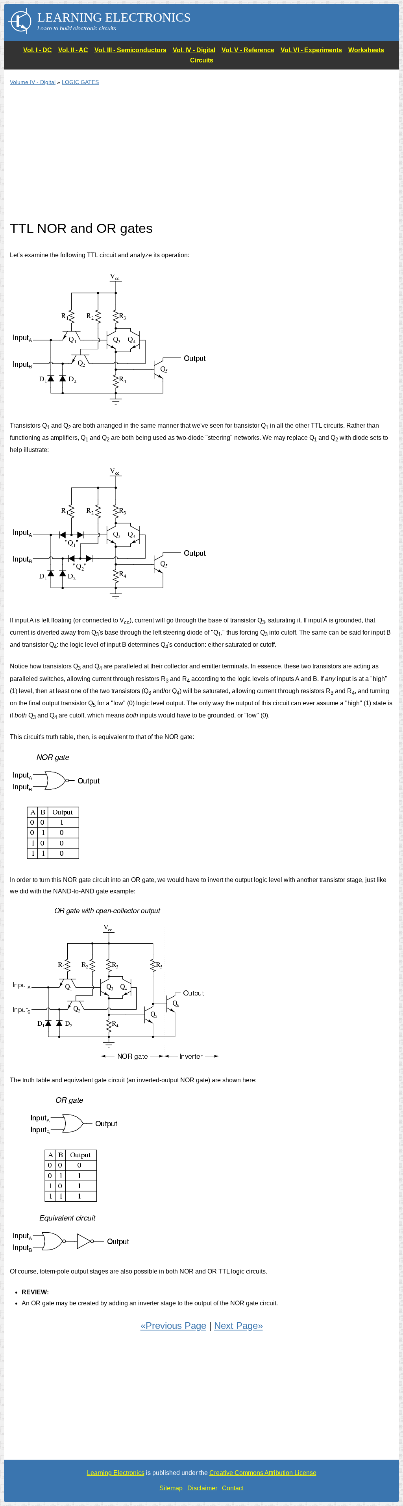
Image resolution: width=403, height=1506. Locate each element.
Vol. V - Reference (248, 50)
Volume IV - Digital (32, 82)
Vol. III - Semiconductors (130, 50)
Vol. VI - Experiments (311, 50)
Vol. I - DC (37, 50)
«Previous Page (173, 1325)
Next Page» (238, 1325)
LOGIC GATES (80, 82)
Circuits (201, 60)
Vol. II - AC (73, 50)
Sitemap (171, 1488)
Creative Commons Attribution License (262, 1472)
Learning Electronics (115, 1472)
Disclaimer (202, 1488)
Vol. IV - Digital (194, 50)
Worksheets (366, 50)
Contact (233, 1488)
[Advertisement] (201, 158)
